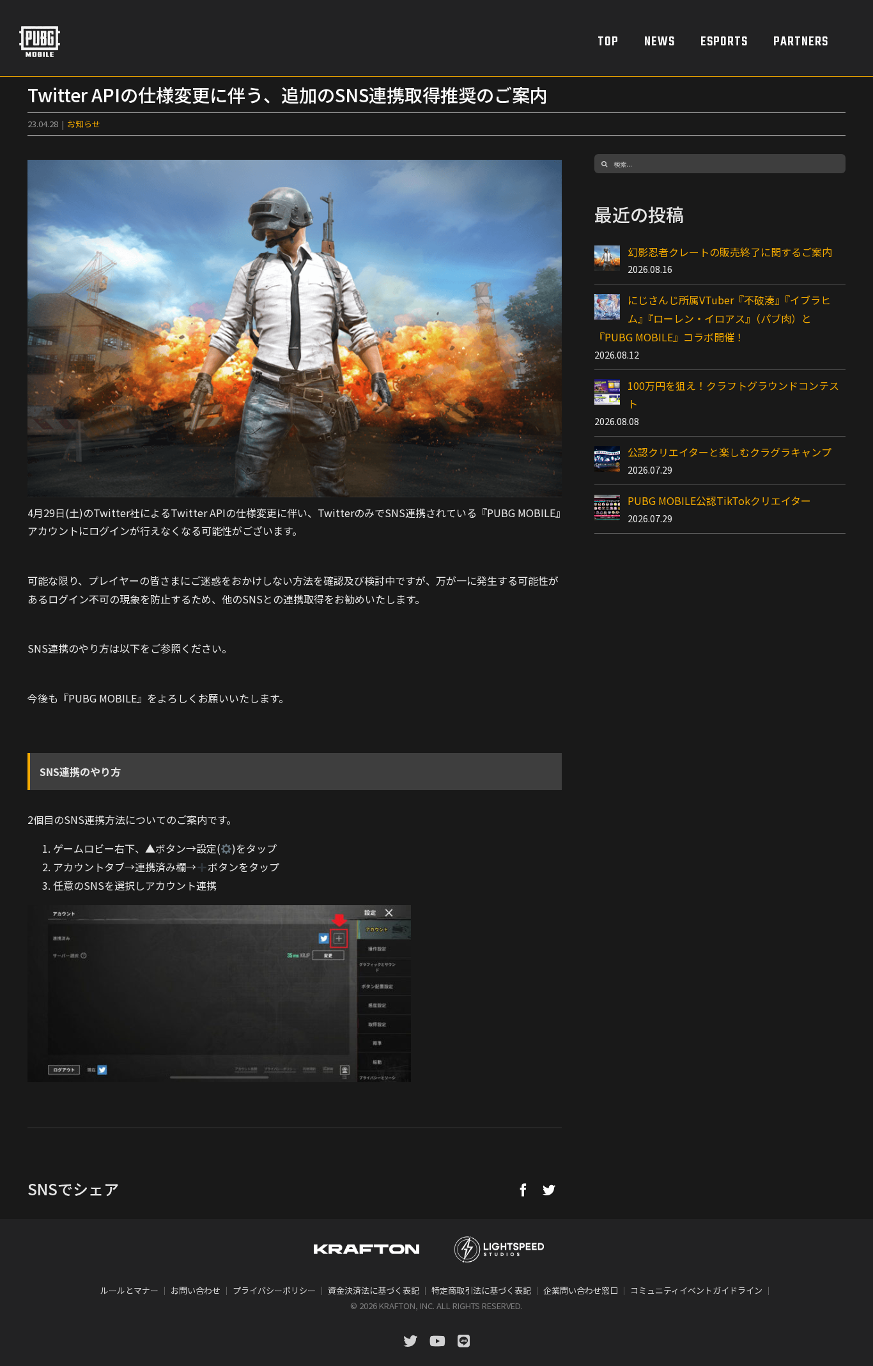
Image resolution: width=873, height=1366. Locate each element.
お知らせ (83, 124)
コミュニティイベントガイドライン (696, 1290)
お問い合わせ (195, 1290)
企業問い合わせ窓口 (580, 1290)
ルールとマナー (129, 1290)
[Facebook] (523, 1189)
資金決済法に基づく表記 (373, 1290)
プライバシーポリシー (274, 1290)
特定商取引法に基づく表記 (481, 1290)
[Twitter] (549, 1189)
